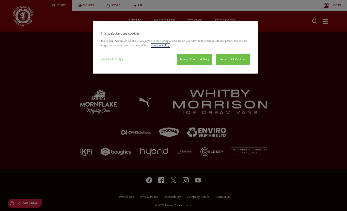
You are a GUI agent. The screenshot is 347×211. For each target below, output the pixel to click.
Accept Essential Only (195, 59)
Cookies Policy (160, 45)
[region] (175, 47)
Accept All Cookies (233, 59)
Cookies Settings (111, 59)
